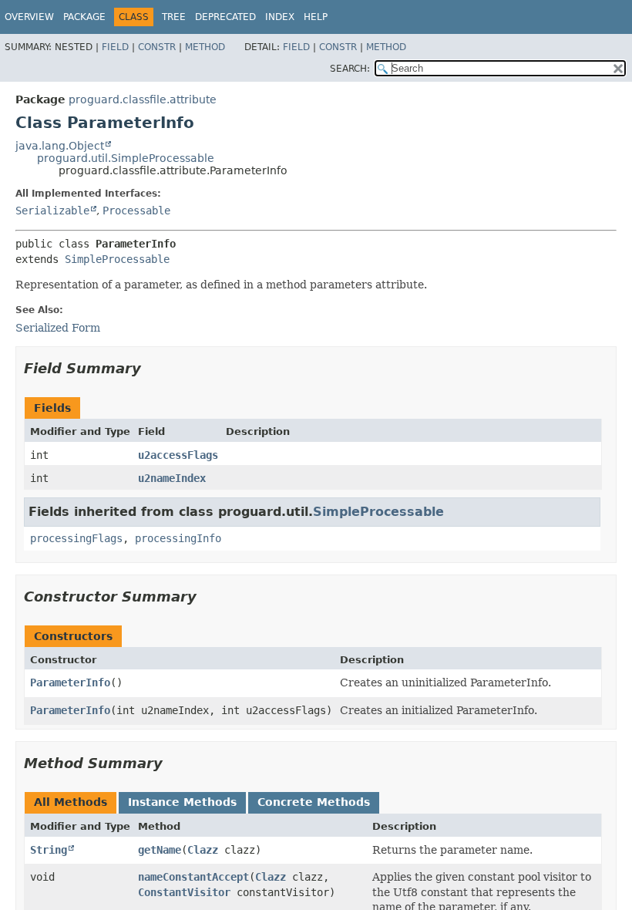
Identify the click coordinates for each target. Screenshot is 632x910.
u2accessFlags (178, 455)
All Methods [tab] (70, 802)
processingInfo (178, 538)
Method (205, 47)
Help (316, 17)
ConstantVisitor (184, 892)
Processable (136, 210)
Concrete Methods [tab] (313, 802)
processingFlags (76, 538)
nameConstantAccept (193, 877)
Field (115, 47)
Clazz (202, 850)
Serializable (52, 210)
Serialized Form (57, 328)
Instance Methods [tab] (182, 802)
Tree (174, 17)
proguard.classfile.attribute (143, 99)
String (48, 850)
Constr (157, 47)
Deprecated (225, 17)
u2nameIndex (172, 478)
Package (84, 17)
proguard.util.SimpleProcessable (125, 158)
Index (279, 17)
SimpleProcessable (117, 259)
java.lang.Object (59, 146)
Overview (29, 17)
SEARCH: (350, 68)
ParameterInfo (70, 682)
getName (159, 850)
